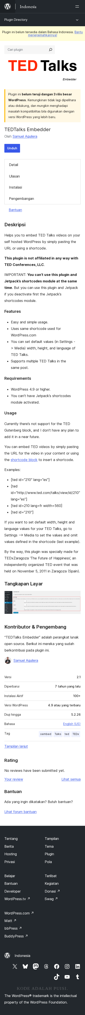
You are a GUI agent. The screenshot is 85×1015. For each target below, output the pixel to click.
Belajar (9, 876)
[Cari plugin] (50, 49)
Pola (48, 862)
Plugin (49, 854)
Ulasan (14, 176)
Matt (10, 921)
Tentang (11, 838)
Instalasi (15, 187)
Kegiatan (52, 883)
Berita (9, 846)
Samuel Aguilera (25, 136)
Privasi (9, 862)
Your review (13, 779)
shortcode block (24, 460)
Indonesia (22, 955)
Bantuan (15, 210)
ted (67, 734)
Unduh (12, 148)
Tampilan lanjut (16, 746)
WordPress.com (19, 913)
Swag (51, 899)
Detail (13, 165)
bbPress (13, 928)
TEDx (76, 734)
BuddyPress (16, 936)
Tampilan (52, 838)
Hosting (10, 854)
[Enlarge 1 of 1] (75, 597)
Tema (49, 846)
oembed (45, 734)
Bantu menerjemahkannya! (55, 33)
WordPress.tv (17, 899)
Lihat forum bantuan (20, 812)
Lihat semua (71, 779)
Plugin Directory (15, 19)
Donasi (52, 891)
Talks (58, 734)
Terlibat (51, 876)
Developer (12, 891)
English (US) (72, 724)
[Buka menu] (78, 6)
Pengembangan (21, 198)
